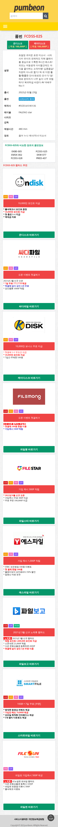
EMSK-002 (16, 154)
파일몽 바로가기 (29, 449)
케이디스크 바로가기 (29, 377)
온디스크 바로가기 (29, 234)
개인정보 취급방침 (36, 819)
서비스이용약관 (20, 819)
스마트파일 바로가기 (29, 735)
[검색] (45, 16)
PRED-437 (41, 158)
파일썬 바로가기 (29, 806)
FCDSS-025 (41, 151)
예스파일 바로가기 (29, 592)
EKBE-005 (17, 151)
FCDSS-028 (16, 158)
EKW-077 (41, 154)
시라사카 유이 (26, 99)
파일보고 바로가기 (29, 663)
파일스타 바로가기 (29, 520)
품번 (28, 36)
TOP (51, 818)
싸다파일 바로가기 (29, 306)
